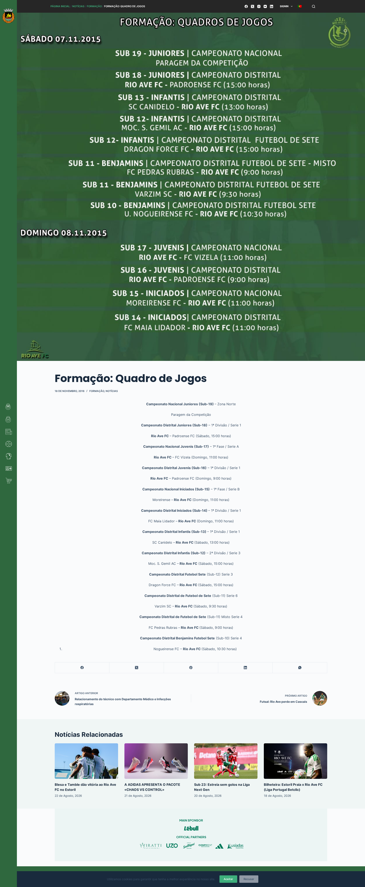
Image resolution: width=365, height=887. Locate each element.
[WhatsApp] (300, 667)
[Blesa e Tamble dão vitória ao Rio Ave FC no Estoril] (86, 761)
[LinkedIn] (271, 6)
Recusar (249, 879)
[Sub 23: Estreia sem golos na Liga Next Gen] (225, 761)
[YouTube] (265, 6)
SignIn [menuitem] (284, 6)
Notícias (78, 6)
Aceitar (228, 879)
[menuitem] (299, 6)
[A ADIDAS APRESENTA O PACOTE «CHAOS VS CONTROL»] (156, 761)
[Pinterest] (191, 667)
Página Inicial (60, 6)
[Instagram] (258, 6)
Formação (94, 6)
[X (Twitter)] (252, 6)
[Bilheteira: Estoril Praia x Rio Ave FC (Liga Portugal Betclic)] (295, 761)
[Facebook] (246, 6)
